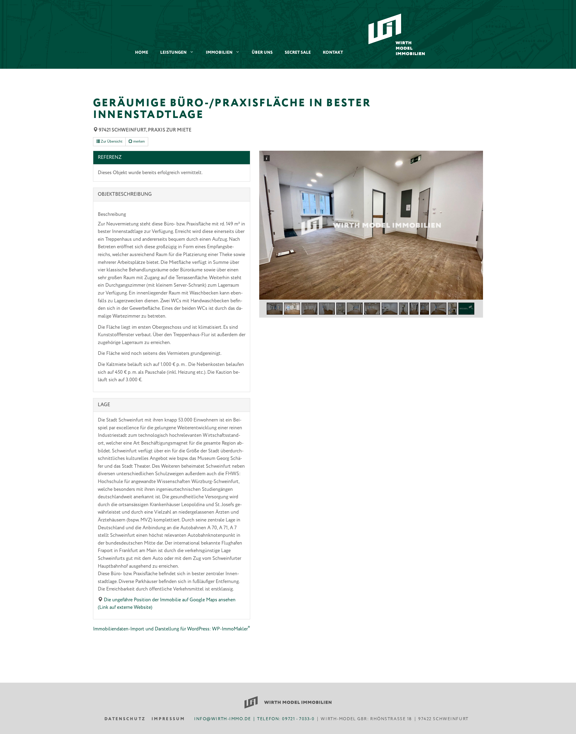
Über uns (262, 53)
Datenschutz (125, 719)
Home (141, 53)
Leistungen (173, 53)
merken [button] (138, 141)
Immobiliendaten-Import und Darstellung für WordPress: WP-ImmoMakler (171, 629)
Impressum (168, 719)
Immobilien (219, 53)
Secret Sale (298, 53)
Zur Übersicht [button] (111, 141)
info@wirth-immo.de (222, 719)
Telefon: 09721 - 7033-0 (285, 719)
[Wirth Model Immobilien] (396, 34)
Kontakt (333, 53)
